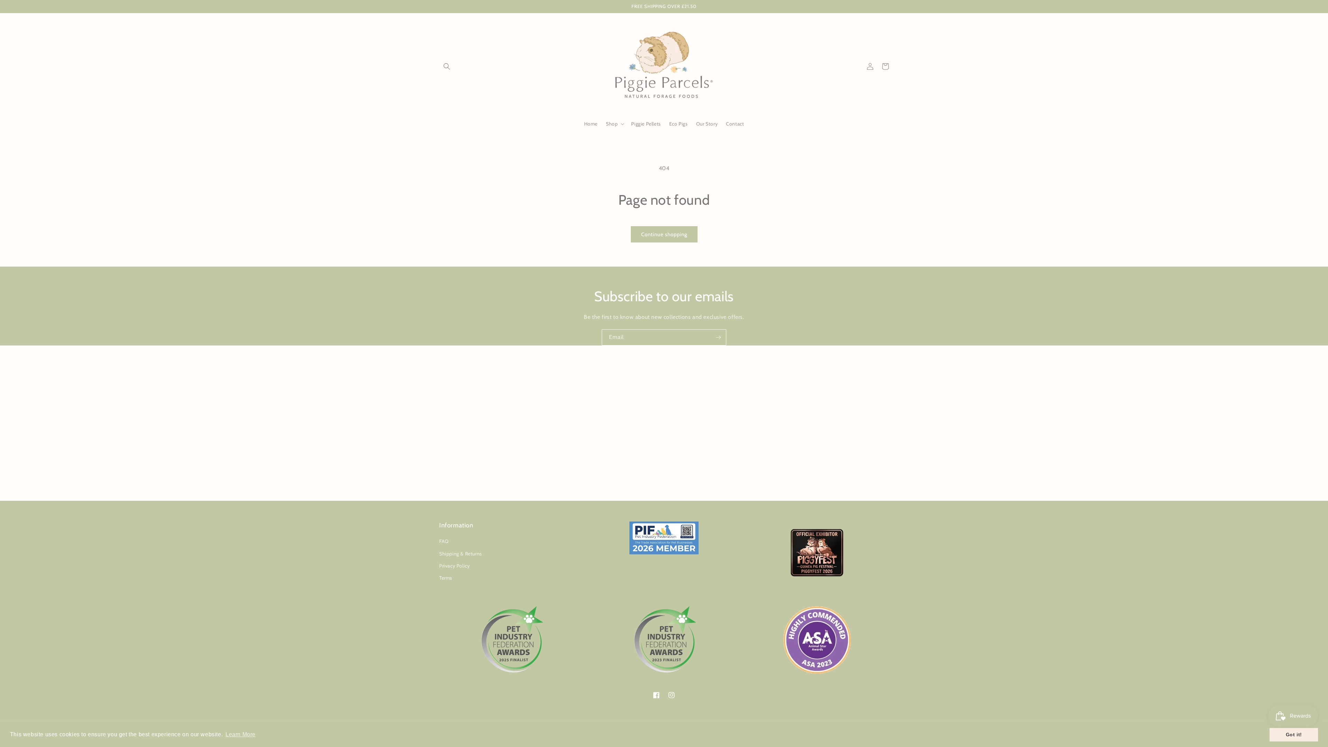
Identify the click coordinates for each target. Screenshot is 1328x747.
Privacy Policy (454, 566)
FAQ (444, 541)
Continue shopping (664, 234)
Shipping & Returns (460, 554)
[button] (446, 66)
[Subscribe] (718, 337)
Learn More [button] (240, 734)
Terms (445, 578)
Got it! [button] (1294, 734)
